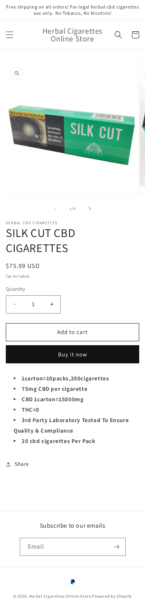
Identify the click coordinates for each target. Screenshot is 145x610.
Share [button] (22, 463)
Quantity (15, 289)
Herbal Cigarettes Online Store (60, 596)
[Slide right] (89, 208)
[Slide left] (55, 208)
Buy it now (72, 354)
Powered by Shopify (112, 596)
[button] (9, 34)
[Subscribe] (116, 547)
